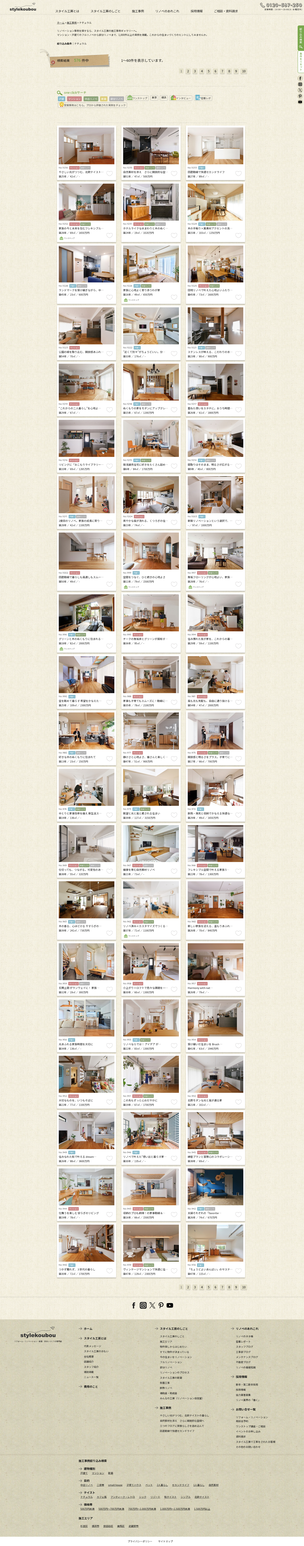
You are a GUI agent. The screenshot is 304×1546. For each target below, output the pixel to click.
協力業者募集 (243, 1395)
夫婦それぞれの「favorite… (204, 1213)
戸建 (61, 99)
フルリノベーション (171, 1362)
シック (142, 1497)
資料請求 (241, 1436)
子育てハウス (133, 1485)
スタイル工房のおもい (96, 1351)
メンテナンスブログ (247, 1357)
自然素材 (213, 1485)
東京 (154, 97)
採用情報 (197, 10)
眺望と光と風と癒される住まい (141, 813)
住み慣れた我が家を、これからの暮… (210, 639)
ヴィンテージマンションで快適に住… (145, 1269)
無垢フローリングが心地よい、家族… (210, 577)
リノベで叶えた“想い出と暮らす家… (145, 1156)
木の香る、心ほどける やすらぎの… (80, 926)
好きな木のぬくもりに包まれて (77, 757)
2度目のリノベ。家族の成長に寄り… (80, 521)
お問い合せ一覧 (246, 1409)
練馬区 (121, 1526)
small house (115, 1485)
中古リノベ (91, 99)
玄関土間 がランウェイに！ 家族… (79, 988)
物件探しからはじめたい (173, 1346)
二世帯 (100, 1485)
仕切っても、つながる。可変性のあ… (81, 869)
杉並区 (84, 1526)
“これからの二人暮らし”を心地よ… (80, 408)
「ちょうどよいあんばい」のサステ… (210, 1269)
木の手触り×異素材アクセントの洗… (210, 228)
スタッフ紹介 (91, 1367)
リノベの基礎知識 (246, 1367)
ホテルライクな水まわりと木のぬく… (145, 228)
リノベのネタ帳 (244, 1336)
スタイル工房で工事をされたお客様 (255, 1441)
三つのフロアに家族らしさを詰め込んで (182, 1426)
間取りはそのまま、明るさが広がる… (210, 464)
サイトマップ (165, 1541)
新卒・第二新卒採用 (247, 1384)
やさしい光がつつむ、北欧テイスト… (81, 172)
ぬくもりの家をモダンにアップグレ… (145, 408)
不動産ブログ (243, 1362)
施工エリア (166, 1341)
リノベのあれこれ (167, 10)
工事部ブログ (243, 1352)
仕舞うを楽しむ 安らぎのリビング (79, 1213)
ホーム (60, 22)
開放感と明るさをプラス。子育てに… (210, 757)
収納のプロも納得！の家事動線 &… (144, 1213)
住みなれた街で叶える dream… (77, 1156)
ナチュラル (86, 1497)
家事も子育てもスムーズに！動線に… (145, 701)
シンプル (186, 1497)
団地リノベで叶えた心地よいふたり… (210, 290)
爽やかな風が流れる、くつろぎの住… (145, 521)
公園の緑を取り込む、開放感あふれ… (81, 352)
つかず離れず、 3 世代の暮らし (77, 1269)
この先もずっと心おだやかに (140, 1100)
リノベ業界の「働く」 (248, 1400)
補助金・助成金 (168, 1393)
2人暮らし (162, 1485)
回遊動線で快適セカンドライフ (206, 172)
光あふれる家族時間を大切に (76, 1044)
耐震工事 (165, 1383)
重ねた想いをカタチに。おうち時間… (210, 408)
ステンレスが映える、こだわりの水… (210, 352)
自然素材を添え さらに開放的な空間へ (182, 1420)
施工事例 (138, 10)
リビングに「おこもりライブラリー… (81, 464)
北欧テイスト (202, 1497)
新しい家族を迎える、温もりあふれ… (210, 926)
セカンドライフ (180, 1485)
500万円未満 (87, 1509)
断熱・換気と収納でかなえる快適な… (210, 813)
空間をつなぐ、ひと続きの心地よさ (144, 577)
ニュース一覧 (91, 1377)
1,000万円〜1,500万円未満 (175, 1509)
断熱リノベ (166, 1388)
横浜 (163, 97)
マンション (74, 99)
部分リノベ (116, 99)
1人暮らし (199, 1485)
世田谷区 (108, 1526)
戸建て (84, 1473)
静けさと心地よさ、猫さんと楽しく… (145, 757)
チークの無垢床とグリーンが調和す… (145, 639)
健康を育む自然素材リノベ (139, 869)
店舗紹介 (89, 1361)
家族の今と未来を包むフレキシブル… (81, 228)
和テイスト (170, 1497)
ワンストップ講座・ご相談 (250, 1426)
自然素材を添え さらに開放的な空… (145, 172)
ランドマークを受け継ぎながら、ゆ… (81, 290)
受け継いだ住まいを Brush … (205, 1044)
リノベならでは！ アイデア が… (142, 1044)
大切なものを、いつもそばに (76, 1100)
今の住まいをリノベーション (176, 1357)
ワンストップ (139, 98)
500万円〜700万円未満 (111, 1509)
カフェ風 (102, 1497)
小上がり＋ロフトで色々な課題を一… (145, 988)
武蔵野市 (133, 1526)
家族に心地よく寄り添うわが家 (141, 290)
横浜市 (95, 1526)
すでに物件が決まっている (174, 1352)
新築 (103, 99)
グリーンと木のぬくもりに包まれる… (81, 639)
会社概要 (89, 1356)
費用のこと (91, 1386)
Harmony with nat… (200, 988)
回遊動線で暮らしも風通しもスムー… (81, 577)
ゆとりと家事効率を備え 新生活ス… (80, 813)
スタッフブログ (244, 1346)
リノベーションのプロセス (174, 1372)
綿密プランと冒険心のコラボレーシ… (210, 1156)
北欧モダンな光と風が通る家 (205, 1100)
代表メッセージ (92, 1346)
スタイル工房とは (67, 10)
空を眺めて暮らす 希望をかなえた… (80, 701)
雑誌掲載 (89, 1372)
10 (244, 71)
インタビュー (183, 98)
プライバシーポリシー (140, 1541)
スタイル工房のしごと (106, 10)
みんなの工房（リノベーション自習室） (182, 1398)
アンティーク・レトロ (123, 1497)
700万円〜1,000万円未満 (142, 1509)
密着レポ (206, 98)
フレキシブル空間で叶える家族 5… (208, 869)
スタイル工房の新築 (171, 1377)
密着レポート (243, 1341)
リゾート (155, 1497)
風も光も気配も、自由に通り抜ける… (210, 701)
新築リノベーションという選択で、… (210, 521)
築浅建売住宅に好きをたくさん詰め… (145, 464)
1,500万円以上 (202, 1509)
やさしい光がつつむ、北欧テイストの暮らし (184, 1415)
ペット (149, 1485)
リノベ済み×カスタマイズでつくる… (145, 926)
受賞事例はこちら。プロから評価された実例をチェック (95, 105)
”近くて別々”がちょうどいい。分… (144, 352)
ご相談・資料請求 (226, 10)
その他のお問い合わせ (248, 1447)
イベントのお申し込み (248, 1431)
